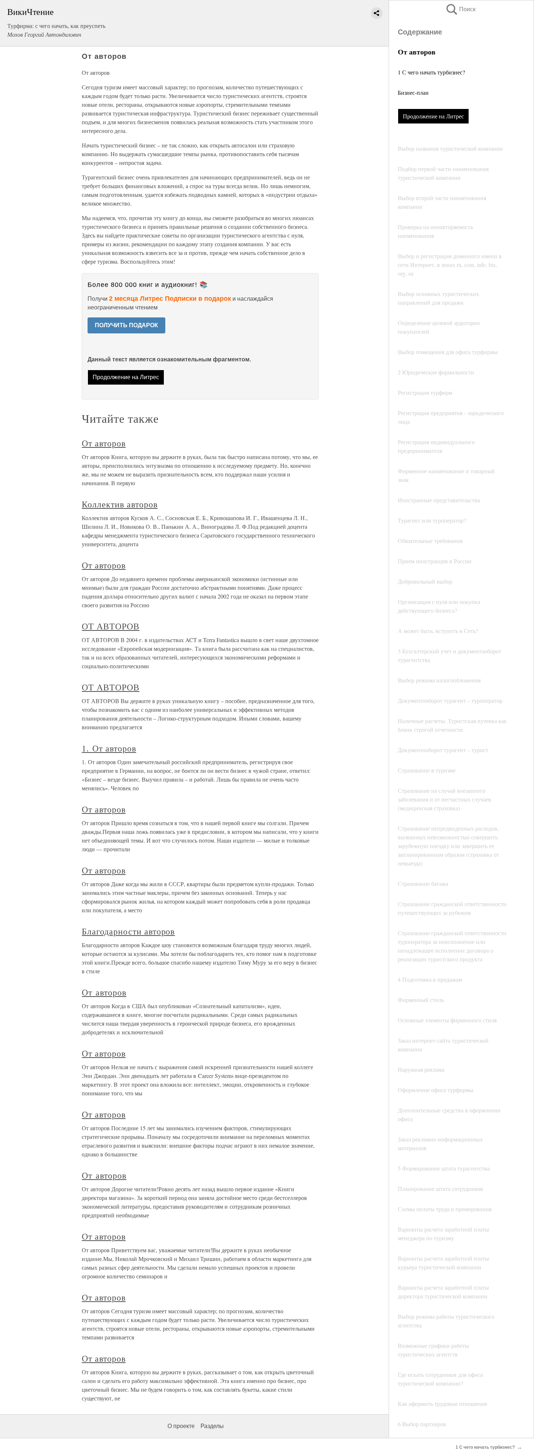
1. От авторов (109, 748)
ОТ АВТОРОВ (110, 626)
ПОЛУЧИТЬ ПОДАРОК (126, 325)
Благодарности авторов (128, 931)
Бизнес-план (413, 92)
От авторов (104, 443)
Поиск (460, 9)
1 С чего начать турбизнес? (431, 72)
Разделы (212, 1426)
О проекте (181, 1426)
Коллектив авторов (119, 504)
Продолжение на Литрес (433, 116)
